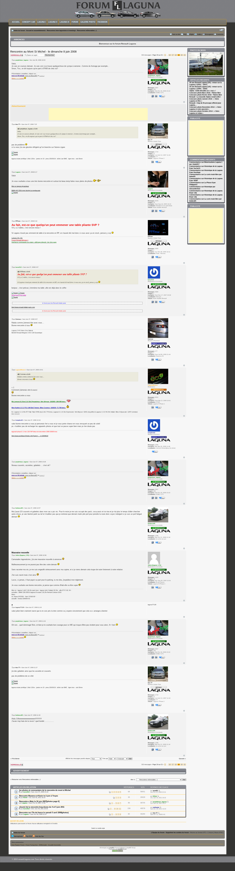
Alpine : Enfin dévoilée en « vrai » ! (202, 91)
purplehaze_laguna (22, 60)
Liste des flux (39, 836)
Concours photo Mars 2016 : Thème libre (205, 93)
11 (120, 808)
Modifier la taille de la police (221, 30)
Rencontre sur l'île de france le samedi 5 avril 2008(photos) (44, 813)
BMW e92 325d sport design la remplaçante (26, 190)
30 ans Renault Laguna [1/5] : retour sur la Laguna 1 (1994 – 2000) (205, 88)
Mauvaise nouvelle (20, 552)
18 (176, 55)
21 (184, 55)
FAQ (184, 34)
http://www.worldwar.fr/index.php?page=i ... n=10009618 (30, 436)
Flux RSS (28, 836)
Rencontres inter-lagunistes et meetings (61, 30)
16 (170, 55)
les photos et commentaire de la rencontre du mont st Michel (45, 790)
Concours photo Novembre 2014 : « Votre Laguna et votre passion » (205, 108)
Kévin (25, 797)
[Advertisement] (98, 114)
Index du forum (19, 30)
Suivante (182, 758)
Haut (184, 102)
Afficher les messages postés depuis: (78, 758)
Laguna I (41, 22)
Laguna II (52, 22)
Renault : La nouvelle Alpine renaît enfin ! (205, 97)
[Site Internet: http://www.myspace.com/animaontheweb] (152, 96)
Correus (18, 319)
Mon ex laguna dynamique (20, 186)
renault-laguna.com (26, 859)
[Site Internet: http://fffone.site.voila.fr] (152, 257)
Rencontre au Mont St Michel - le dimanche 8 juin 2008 (43, 51)
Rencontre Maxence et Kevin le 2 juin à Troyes (38, 796)
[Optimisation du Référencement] (117, 851)
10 (117, 808)
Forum (75, 22)
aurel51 (155, 790)
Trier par (105, 758)
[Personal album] (156, 96)
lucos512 (19, 267)
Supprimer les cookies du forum (177, 832)
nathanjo (156, 807)
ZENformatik (43, 845)
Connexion (219, 34)
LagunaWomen (20, 370)
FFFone (18, 221)
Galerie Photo (88, 22)
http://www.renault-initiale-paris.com (23, 307)
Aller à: (133, 779)
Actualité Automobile (54, 845)
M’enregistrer (209, 34)
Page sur (158, 55)
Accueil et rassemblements (36, 30)
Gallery (199, 34)
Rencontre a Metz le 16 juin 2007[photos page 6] (39, 801)
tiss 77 (18, 124)
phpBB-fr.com (122, 849)
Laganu (18, 172)
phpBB (111, 847)
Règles (191, 34)
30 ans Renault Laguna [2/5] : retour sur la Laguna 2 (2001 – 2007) (205, 84)
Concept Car (28, 22)
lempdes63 (19, 420)
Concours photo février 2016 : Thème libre (205, 95)
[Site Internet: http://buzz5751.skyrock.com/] (152, 211)
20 (182, 55)
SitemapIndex (18, 836)
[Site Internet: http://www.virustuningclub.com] (152, 542)
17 (173, 55)
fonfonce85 (19, 508)
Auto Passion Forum (18, 845)
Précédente (15, 758)
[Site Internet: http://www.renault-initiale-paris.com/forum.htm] (152, 302)
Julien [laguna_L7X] (22, 555)
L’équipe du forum (157, 832)
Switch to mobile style (98, 828)
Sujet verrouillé (15, 54)
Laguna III (64, 22)
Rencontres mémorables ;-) (87, 30)
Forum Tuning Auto (32, 845)
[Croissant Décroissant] (125, 758)
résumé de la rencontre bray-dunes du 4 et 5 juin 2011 (41, 807)
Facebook (102, 22)
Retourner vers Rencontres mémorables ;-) (26, 779)
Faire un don (176, 34)
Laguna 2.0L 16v (17, 238)
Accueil (16, 22)
